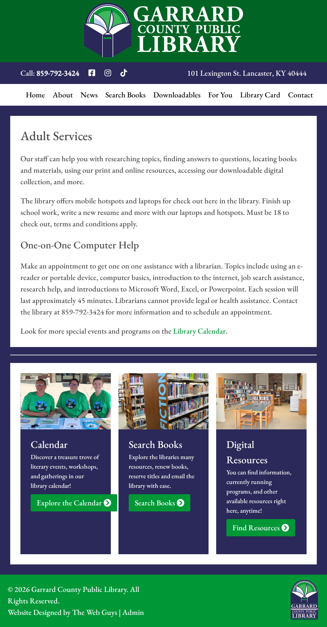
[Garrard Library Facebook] (92, 73)
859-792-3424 (57, 73)
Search (125, 95)
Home (35, 95)
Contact (300, 95)
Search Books (156, 503)
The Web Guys (94, 612)
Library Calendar (199, 331)
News (89, 95)
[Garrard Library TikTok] (123, 73)
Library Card (260, 95)
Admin (133, 612)
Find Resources (256, 528)
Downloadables (177, 95)
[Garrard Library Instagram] (108, 73)
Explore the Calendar (70, 503)
